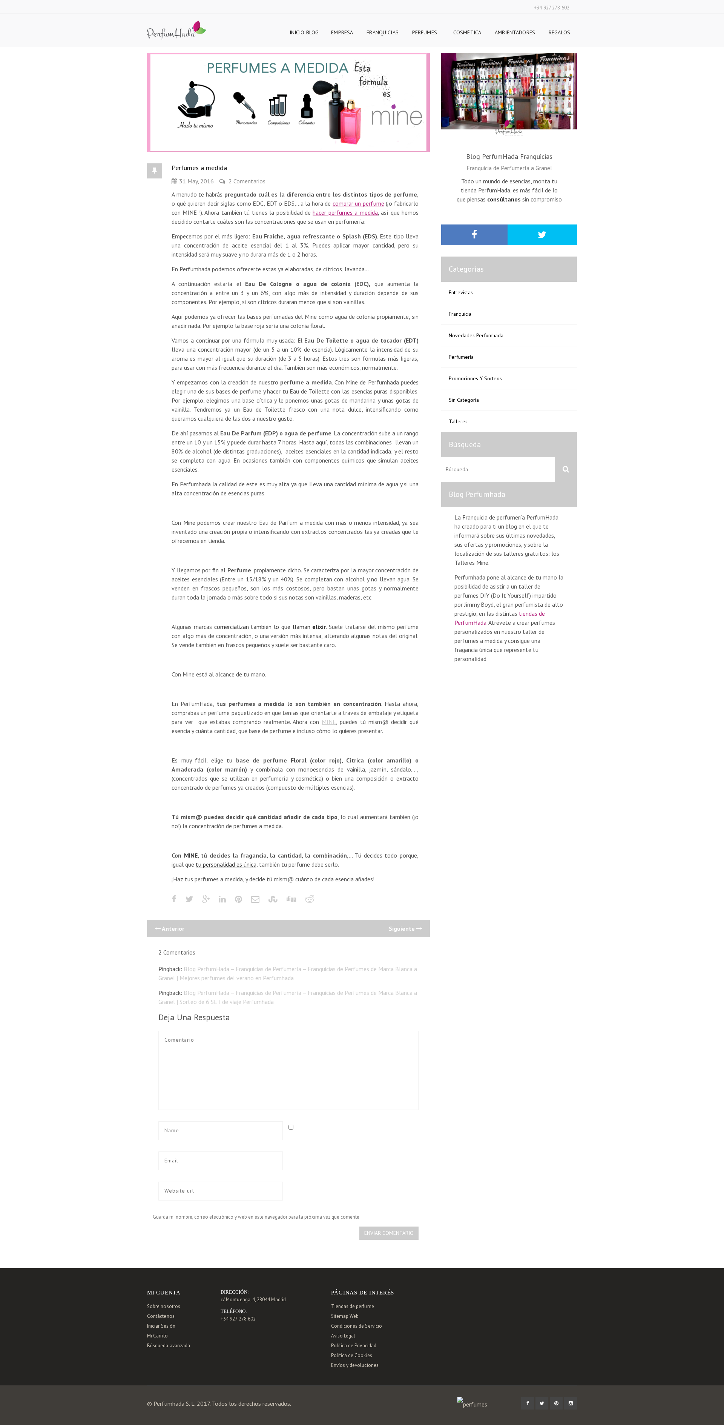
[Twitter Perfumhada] (541, 1403)
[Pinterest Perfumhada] (556, 1403)
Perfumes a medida (199, 167)
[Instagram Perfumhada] (570, 1403)
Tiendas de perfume (352, 1306)
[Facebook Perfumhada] (527, 1403)
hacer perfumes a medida (345, 212)
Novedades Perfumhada (476, 335)
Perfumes (424, 32)
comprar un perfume (358, 203)
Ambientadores (515, 32)
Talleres (458, 421)
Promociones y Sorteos (475, 378)
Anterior (172, 928)
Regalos (559, 32)
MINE (329, 722)
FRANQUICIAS (383, 32)
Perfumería (461, 357)
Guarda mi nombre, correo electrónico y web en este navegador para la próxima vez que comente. (256, 1217)
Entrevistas (461, 292)
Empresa (342, 32)
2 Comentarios (247, 181)
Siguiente (402, 928)
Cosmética (467, 32)
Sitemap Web (345, 1316)
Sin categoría (464, 400)
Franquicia (460, 314)
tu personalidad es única (226, 864)
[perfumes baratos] (176, 25)
